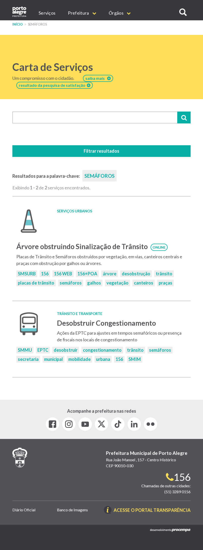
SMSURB (27, 273)
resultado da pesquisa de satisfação (53, 85)
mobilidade (79, 359)
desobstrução (136, 273)
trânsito (164, 273)
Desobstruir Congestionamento (106, 323)
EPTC (42, 350)
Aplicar (184, 117)
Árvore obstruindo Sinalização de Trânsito (82, 246)
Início (17, 24)
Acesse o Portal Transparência (152, 510)
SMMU (25, 350)
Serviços (47, 13)
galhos (94, 283)
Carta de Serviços (52, 67)
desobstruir (65, 350)
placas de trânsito (36, 283)
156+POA (87, 273)
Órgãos (116, 13)
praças (165, 283)
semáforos (71, 283)
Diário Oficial (23, 509)
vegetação (117, 283)
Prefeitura (79, 13)
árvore (109, 273)
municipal (53, 359)
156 (45, 273)
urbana (103, 359)
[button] (183, 12)
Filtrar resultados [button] (101, 151)
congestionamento (102, 350)
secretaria (28, 359)
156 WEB (63, 273)
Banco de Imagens (72, 509)
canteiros (143, 283)
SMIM (134, 359)
